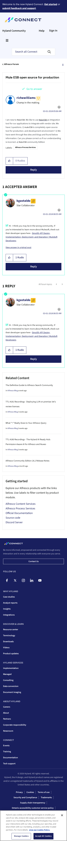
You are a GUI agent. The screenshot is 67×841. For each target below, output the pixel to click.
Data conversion (10, 686)
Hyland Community (14, 31)
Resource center (10, 629)
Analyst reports (10, 602)
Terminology (9, 635)
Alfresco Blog (12, 390)
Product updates (11, 653)
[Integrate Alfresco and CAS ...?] (62, 284)
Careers (6, 706)
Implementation (11, 668)
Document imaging (12, 692)
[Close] (62, 815)
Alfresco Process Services (25, 147)
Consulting (8, 680)
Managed (7, 674)
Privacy (19, 792)
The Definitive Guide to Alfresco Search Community (29, 385)
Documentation (10, 757)
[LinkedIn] (31, 580)
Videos (6, 647)
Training (7, 751)
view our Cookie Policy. (39, 830)
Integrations (9, 614)
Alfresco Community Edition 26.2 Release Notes (27, 460)
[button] (9, 160)
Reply (33, 170)
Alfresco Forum (11, 64)
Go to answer (34, 89)
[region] (33, 825)
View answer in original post (18, 247)
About (6, 712)
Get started (50, 4)
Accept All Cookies (43, 836)
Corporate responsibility (14, 724)
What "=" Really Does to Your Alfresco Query (26, 423)
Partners (7, 718)
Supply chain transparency (32, 802)
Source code (13, 518)
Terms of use (44, 792)
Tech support (9, 763)
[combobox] (33, 51)
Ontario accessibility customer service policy (33, 808)
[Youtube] (40, 580)
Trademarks (46, 797)
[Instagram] (23, 580)
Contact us (34, 561)
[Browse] (7, 40)
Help (41, 31)
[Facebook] (7, 580)
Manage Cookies (21, 836)
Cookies (30, 792)
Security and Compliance (25, 797)
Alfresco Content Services (21, 504)
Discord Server (14, 522)
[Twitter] (15, 580)
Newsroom (8, 731)
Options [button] (63, 64)
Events (6, 745)
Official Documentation (19, 513)
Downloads (8, 641)
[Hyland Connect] (23, 20)
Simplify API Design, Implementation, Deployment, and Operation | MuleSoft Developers (31, 237)
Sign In (53, 31)
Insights (7, 608)
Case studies (9, 596)
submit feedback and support (19, 8)
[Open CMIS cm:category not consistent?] (56, 284)
